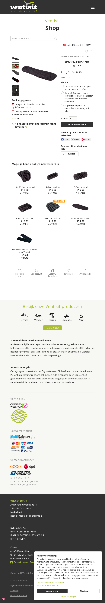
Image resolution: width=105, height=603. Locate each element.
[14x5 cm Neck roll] (52, 175)
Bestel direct (52, 327)
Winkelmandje (85, 274)
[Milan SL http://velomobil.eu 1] (15, 66)
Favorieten (69, 274)
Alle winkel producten (79, 56)
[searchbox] (34, 38)
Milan (14, 118)
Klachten (14, 590)
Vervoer (38, 319)
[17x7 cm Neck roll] (80, 175)
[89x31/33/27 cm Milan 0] (15, 59)
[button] (69, 154)
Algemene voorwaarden (21, 585)
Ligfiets (24, 319)
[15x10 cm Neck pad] (24, 207)
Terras (52, 319)
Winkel (64, 56)
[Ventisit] (45, 6)
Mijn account (36, 274)
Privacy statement (19, 580)
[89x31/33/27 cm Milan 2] (15, 72)
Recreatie (67, 319)
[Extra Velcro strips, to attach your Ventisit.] (24, 238)
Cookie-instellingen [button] (68, 596)
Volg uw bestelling (52, 275)
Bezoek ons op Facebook (27, 562)
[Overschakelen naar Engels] (3, 599)
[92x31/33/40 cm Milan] (80, 207)
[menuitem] (87, 51)
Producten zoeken (19, 275)
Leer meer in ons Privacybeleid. (50, 582)
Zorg (81, 319)
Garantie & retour (18, 595)
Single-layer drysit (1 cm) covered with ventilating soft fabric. (77, 108)
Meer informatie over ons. (48, 585)
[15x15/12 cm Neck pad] (24, 175)
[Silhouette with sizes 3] (15, 80)
